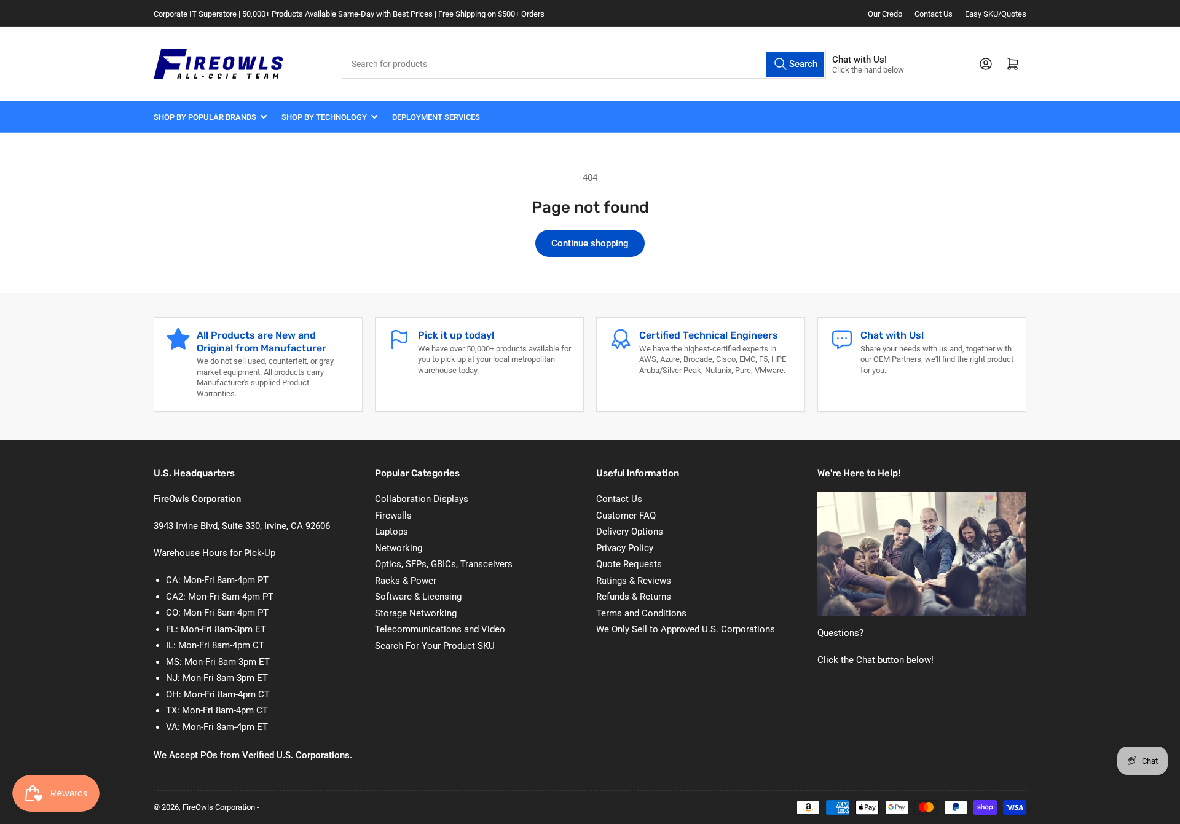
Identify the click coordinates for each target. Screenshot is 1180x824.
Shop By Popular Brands (205, 117)
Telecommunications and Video (440, 629)
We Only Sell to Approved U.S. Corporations (685, 629)
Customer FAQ (626, 515)
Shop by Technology (324, 117)
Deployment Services (436, 117)
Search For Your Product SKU (435, 645)
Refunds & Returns (633, 596)
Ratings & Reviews (633, 580)
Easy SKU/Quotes (995, 13)
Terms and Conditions (641, 613)
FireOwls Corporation (219, 807)
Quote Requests (629, 564)
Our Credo (885, 13)
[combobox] (584, 64)
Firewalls (393, 515)
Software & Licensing (418, 596)
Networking (398, 548)
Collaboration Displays (421, 498)
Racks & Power (405, 580)
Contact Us (933, 13)
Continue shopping (590, 243)
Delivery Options (629, 531)
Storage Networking (416, 613)
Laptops (391, 531)
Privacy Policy (624, 548)
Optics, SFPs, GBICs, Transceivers (444, 564)
